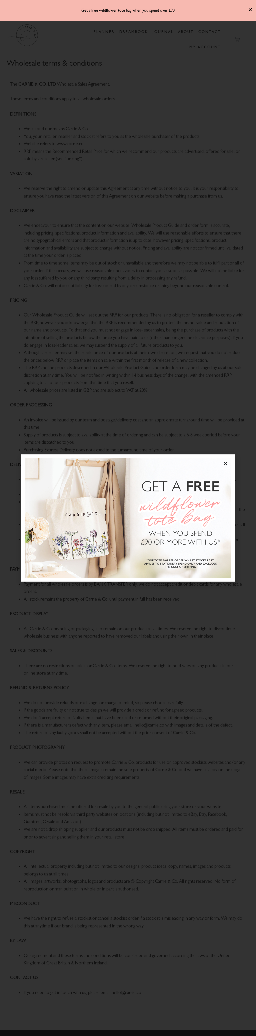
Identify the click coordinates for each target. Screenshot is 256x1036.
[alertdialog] (128, 10)
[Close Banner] (250, 9)
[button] (225, 463)
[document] (128, 518)
